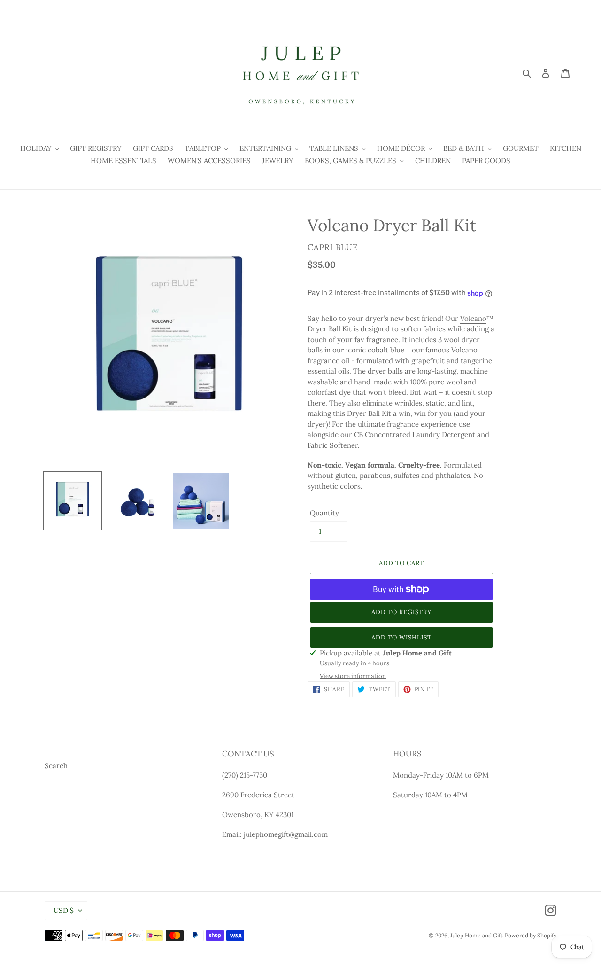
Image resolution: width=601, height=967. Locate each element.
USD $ (64, 910)
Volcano (473, 318)
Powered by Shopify (530, 935)
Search (56, 765)
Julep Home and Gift (476, 935)
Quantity (324, 512)
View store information (353, 676)
